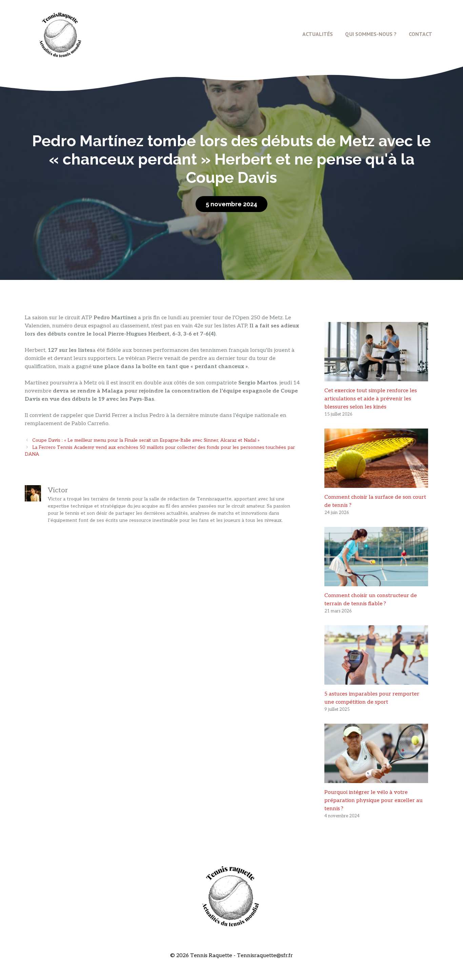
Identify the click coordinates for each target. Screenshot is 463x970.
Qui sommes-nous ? (371, 34)
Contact (420, 34)
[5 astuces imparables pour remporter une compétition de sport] (376, 680)
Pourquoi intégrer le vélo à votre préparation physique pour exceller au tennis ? (373, 800)
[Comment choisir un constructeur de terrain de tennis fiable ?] (376, 582)
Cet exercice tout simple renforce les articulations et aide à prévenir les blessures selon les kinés (370, 398)
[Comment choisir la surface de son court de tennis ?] (376, 483)
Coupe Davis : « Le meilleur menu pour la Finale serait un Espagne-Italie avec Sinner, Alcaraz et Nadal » (146, 440)
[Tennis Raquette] (60, 34)
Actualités (317, 34)
